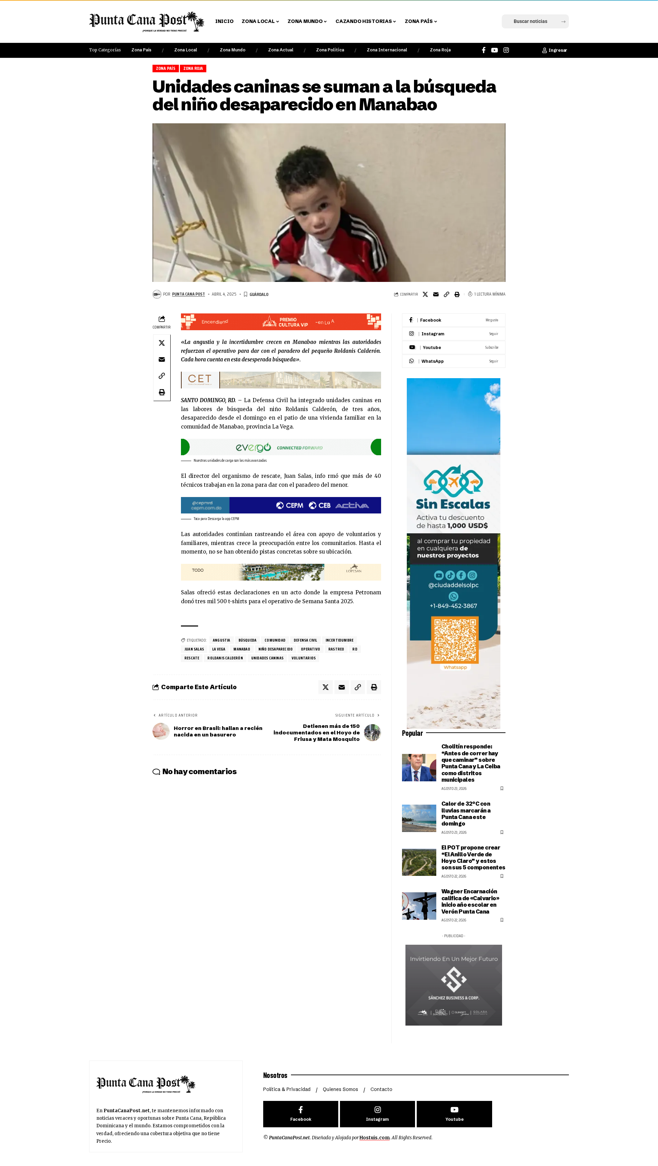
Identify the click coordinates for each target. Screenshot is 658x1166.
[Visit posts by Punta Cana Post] (157, 294)
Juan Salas (194, 649)
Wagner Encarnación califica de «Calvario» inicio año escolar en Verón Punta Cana (470, 901)
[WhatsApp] (453, 361)
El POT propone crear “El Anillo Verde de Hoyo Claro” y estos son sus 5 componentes (473, 857)
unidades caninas (267, 658)
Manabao (241, 649)
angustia (221, 640)
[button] (453, 21)
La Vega (218, 649)
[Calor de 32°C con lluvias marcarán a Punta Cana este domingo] (419, 818)
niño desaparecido (275, 649)
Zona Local (185, 49)
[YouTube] (494, 50)
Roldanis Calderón (225, 658)
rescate (191, 658)
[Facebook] (483, 50)
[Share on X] (425, 294)
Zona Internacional (387, 49)
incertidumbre (340, 640)
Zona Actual (280, 49)
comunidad (275, 640)
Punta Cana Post (188, 294)
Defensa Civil (305, 640)
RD (354, 649)
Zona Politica (330, 49)
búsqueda (248, 640)
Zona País (141, 49)
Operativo (310, 649)
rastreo (336, 649)
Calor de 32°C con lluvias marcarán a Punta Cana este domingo (466, 813)
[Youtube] (453, 347)
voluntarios (304, 658)
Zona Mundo (232, 49)
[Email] (436, 294)
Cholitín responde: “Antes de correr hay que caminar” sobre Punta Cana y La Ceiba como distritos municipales (470, 763)
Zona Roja (440, 49)
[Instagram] (506, 50)
